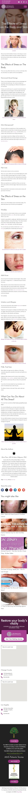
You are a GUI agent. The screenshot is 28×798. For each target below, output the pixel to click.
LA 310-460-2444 (6, 3)
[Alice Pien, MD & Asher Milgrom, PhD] (14, 453)
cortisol (12, 214)
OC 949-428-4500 (6, 1)
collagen (5, 224)
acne (13, 280)
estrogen (15, 131)
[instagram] (24, 2)
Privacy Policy (19, 791)
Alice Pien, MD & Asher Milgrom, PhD (14, 457)
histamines (19, 305)
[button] (2, 489)
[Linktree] (26, 2)
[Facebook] (19, 2)
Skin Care (13, 479)
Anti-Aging (6, 479)
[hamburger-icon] (25, 6)
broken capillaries (10, 378)
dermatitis (15, 319)
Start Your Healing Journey (14, 639)
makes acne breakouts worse (18, 289)
